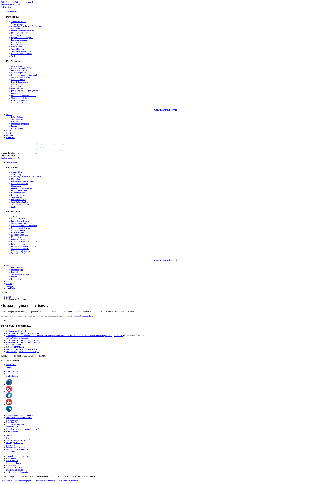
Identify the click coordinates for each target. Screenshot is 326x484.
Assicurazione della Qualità (17, 472)
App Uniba (10, 137)
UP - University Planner (20, 100)
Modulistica (16, 35)
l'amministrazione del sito (83, 316)
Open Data (10, 436)
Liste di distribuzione (19, 82)
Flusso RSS (11, 365)
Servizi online (11, 12)
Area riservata (16, 66)
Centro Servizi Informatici (16, 424)
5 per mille (10, 452)
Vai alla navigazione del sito (26, 2)
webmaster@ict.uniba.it (45, 481)
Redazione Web (12, 422)
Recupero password (19, 44)
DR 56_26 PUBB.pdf (15, 347)
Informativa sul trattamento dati (18, 449)
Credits (9, 438)
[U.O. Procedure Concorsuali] (18, 150)
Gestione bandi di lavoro (21, 77)
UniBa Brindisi (12, 371)
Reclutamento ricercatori (16, 331)
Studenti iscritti (17, 119)
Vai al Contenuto (8, 2)
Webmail (9, 135)
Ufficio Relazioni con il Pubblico (19, 415)
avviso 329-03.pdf (13, 345)
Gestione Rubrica (18, 80)
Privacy (9, 442)
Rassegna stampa (18, 42)
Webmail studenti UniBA (21, 54)
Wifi (13, 56)
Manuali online (17, 28)
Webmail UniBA (18, 102)
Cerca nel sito (6, 153)
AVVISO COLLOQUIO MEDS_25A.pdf (23, 342)
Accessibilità (24, 440)
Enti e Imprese (17, 128)
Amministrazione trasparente (17, 456)
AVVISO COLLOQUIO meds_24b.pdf (22, 340)
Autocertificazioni (18, 21)
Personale (15, 126)
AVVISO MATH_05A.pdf (17, 338)
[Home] (56, 150)
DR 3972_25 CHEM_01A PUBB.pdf (21, 349)
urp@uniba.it (6, 481)
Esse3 (8, 131)
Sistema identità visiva (20, 98)
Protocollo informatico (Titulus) (23, 96)
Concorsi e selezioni (14, 467)
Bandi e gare (11, 465)
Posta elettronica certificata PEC (19, 418)
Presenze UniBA (18, 93)
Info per (9, 115)
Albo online (11, 458)
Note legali (18, 442)
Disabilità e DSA (13, 427)
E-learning (10, 445)
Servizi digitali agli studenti (22, 51)
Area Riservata (12, 431)
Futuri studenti (17, 117)
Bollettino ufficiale (13, 463)
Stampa (9, 367)
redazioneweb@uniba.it (68, 481)
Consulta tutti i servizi (165, 109)
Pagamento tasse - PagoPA (22, 38)
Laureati (14, 121)
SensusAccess (17, 47)
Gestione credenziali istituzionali (24, 75)
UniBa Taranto (12, 376)
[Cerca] (36, 153)
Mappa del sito (12, 440)
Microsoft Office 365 (19, 33)
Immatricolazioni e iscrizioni (22, 31)
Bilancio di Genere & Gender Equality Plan (23, 429)
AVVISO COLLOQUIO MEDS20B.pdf (22, 333)
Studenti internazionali (20, 124)
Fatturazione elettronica (15, 447)
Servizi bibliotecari (18, 49)
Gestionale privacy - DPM (21, 73)
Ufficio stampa (12, 420)
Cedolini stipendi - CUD (21, 68)
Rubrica (9, 133)
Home (8, 297)
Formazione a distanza (20, 70)
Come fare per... (17, 24)
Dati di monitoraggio (14, 470)
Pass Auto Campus (18, 89)
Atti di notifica (12, 461)
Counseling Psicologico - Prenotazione (26, 26)
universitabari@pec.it (23, 481)
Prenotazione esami (19, 40)
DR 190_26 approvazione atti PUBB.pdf (22, 352)
